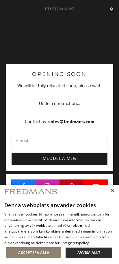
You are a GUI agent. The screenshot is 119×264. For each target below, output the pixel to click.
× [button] (112, 191)
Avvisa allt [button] (88, 252)
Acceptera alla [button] (33, 252)
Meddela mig (60, 159)
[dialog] (59, 224)
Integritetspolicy (75, 242)
